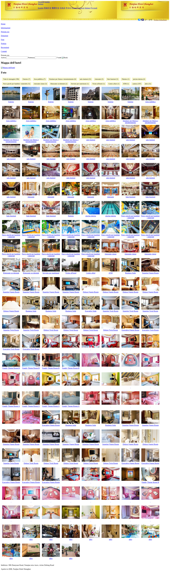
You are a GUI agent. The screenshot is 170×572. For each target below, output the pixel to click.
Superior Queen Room (150, 273)
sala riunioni (90, 140)
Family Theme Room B (11, 368)
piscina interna (90, 216)
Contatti (4, 51)
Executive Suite (90, 311)
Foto (2, 40)
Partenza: (31, 58)
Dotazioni (4, 36)
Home (3, 24)
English (40, 8)
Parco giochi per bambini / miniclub (130, 217)
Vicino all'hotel (70, 273)
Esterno (11, 102)
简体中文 (47, 8)
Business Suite (130, 273)
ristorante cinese (110, 254)
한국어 (68, 8)
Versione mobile (44, 2)
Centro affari (90, 273)
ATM (111, 273)
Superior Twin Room (110, 311)
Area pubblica (150, 102)
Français (81, 8)
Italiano (40, 4)
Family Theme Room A (11, 406)
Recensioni (5, 47)
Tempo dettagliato (160, 20)
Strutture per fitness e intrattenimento (130, 122)
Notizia (3, 44)
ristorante (31, 197)
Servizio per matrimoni (51, 273)
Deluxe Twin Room (51, 330)
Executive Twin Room (150, 330)
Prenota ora (5, 32)
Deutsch (75, 8)
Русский (94, 8)
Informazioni (5, 28)
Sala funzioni (130, 197)
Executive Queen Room (130, 330)
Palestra (71, 216)
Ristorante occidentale (11, 273)
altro (31, 539)
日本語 (62, 8)
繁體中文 (55, 8)
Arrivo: (3, 58)
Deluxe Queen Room (91, 292)
